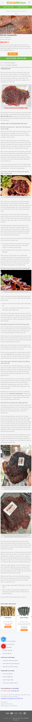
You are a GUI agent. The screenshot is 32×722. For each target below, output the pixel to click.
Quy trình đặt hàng (8, 676)
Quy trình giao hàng (8, 679)
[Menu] (2, 3)
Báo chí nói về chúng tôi (9, 641)
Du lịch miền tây (7, 653)
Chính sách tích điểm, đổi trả (10, 683)
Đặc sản (13, 11)
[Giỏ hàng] (29, 2)
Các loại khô (8, 65)
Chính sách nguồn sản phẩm (10, 660)
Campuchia (14, 65)
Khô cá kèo (24, 618)
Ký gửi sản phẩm (7, 647)
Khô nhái (8, 618)
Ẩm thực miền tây (7, 650)
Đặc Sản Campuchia (21, 11)
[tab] (16, 68)
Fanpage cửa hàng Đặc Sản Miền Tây (12, 698)
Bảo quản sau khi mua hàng (10, 666)
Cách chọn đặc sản (8, 673)
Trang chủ (8, 11)
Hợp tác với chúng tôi (8, 644)
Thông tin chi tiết (5, 68)
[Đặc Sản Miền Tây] (16, 2)
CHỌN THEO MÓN (22, 7)
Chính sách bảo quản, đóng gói (11, 663)
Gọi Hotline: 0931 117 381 (16, 58)
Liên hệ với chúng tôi (16, 715)
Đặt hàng (12, 54)
